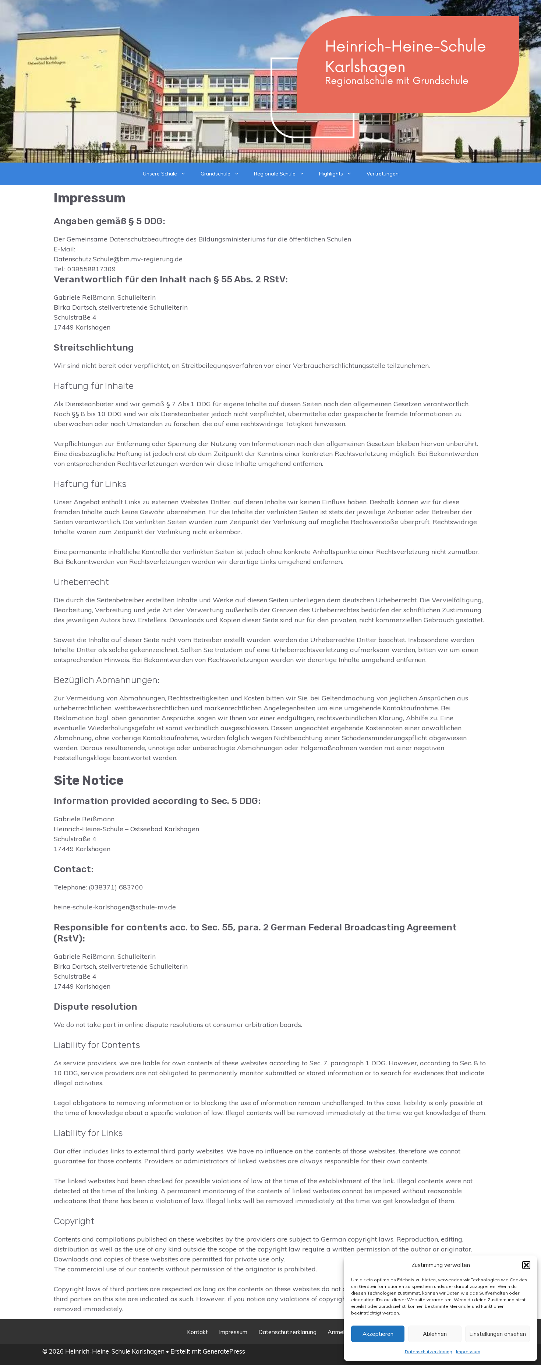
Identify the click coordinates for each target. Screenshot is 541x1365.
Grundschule (215, 173)
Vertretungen (383, 173)
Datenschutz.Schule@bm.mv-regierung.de (118, 259)
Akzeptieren (378, 1333)
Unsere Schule (160, 173)
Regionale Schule (275, 173)
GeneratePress (224, 1351)
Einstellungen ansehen (497, 1333)
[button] (526, 1265)
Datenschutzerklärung (428, 1351)
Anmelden (341, 1332)
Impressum (468, 1351)
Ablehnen (435, 1333)
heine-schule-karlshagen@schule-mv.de (115, 907)
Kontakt (197, 1332)
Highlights (331, 173)
